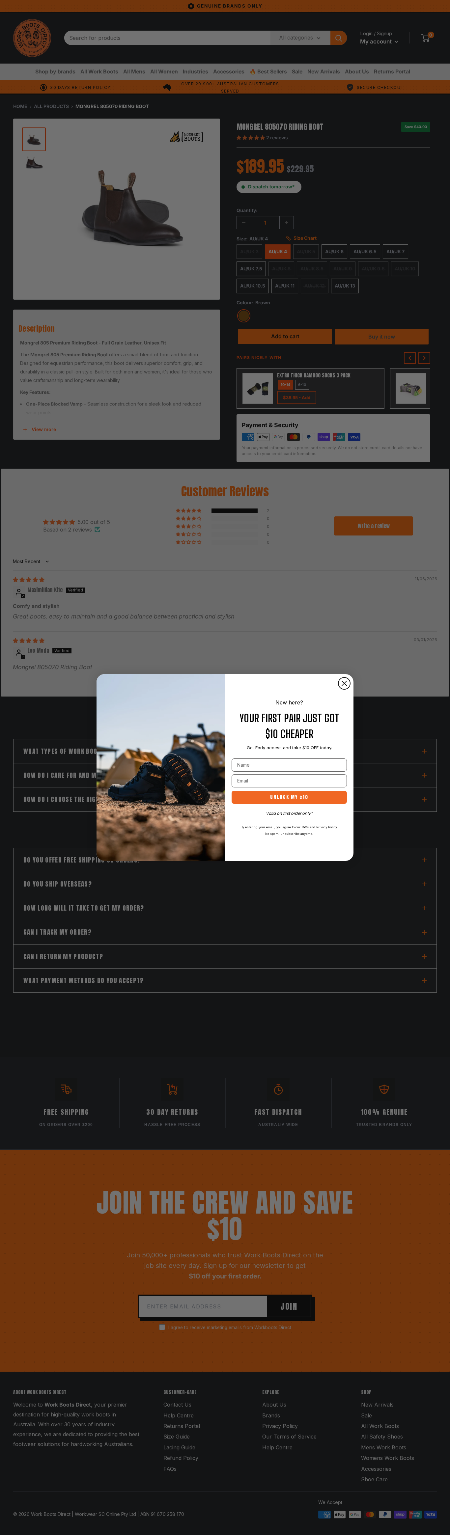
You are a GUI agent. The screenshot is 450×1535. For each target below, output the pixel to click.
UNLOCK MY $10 (289, 797)
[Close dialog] (344, 683)
